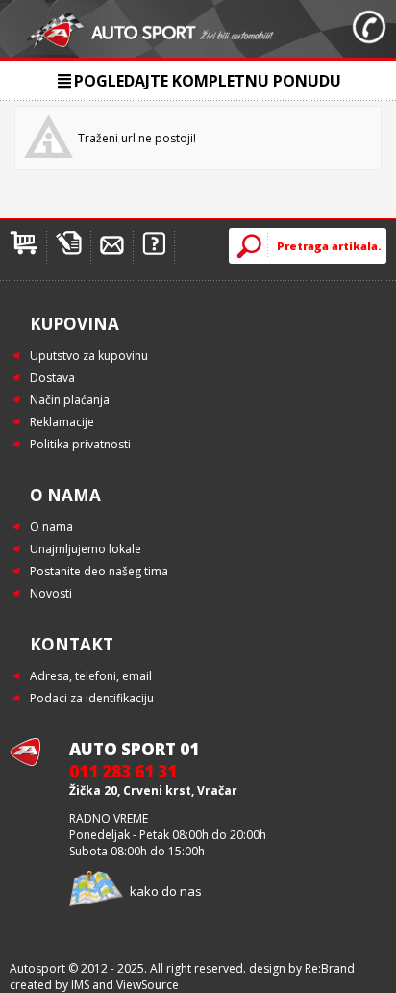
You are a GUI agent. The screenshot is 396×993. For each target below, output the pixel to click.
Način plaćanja (70, 400)
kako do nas (166, 891)
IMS (80, 985)
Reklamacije (62, 422)
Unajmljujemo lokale (85, 549)
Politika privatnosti (80, 444)
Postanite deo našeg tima (99, 571)
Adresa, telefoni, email (91, 676)
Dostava (52, 377)
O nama (51, 527)
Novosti (51, 593)
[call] (369, 29)
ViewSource (147, 985)
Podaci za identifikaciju (92, 698)
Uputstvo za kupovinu (89, 355)
